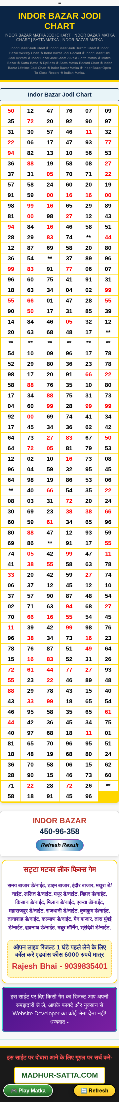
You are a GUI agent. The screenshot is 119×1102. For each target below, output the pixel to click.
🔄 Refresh (94, 1090)
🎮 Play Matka (28, 1090)
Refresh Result (59, 845)
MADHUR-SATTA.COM (59, 1075)
